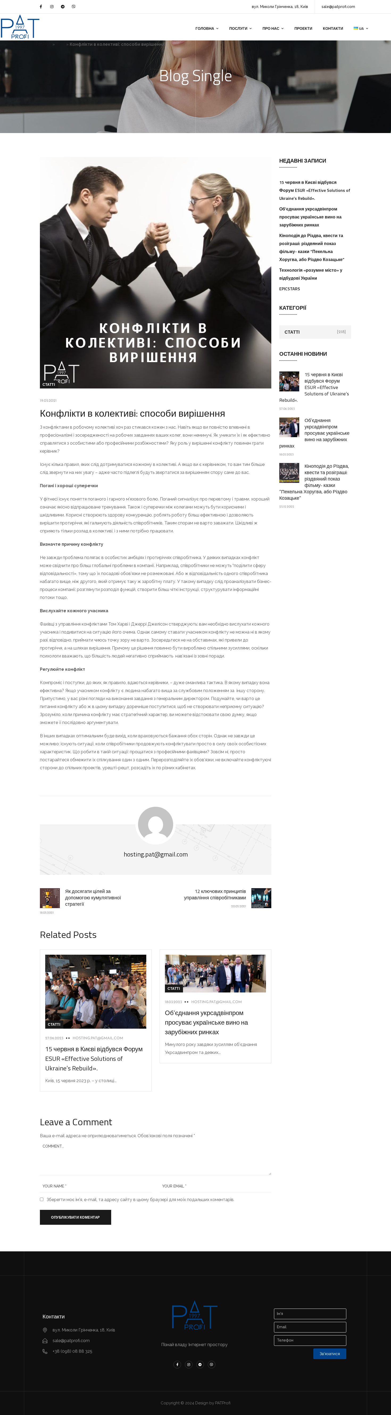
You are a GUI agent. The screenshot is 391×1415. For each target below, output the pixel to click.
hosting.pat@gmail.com (98, 1038)
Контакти (333, 28)
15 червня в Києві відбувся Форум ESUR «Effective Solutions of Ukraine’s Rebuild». (94, 1058)
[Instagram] (51, 6)
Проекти (303, 28)
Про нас (271, 28)
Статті (49, 384)
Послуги (238, 28)
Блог (60, 44)
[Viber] (73, 6)
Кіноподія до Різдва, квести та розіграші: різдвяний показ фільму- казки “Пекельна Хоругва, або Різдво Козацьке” (314, 482)
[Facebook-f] (40, 6)
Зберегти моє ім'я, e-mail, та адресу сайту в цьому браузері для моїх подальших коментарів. (140, 1199)
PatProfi (43, 44)
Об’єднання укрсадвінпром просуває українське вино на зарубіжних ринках (206, 1022)
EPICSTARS (289, 289)
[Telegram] (63, 6)
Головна (205, 28)
